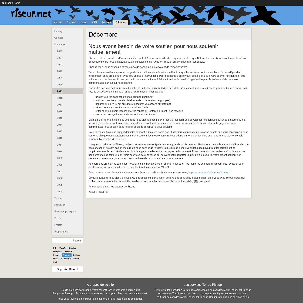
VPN (94, 22)
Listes (83, 22)
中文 (54, 248)
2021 (60, 77)
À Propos (121, 22)
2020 (60, 84)
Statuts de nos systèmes (89, 293)
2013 (60, 131)
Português (57, 251)
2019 (60, 91)
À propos (110, 293)
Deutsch (56, 255)
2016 (60, 111)
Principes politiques (65, 211)
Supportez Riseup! (67, 269)
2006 (60, 178)
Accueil (58, 22)
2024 (60, 57)
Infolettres (59, 44)
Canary (58, 31)
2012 (60, 138)
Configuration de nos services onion (229, 297)
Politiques (59, 204)
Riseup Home (12, 3)
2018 (60, 98)
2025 (60, 51)
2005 (60, 184)
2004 (60, 191)
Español (62, 248)
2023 (60, 64)
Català (76, 258)
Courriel (71, 22)
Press (57, 218)
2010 (60, 151)
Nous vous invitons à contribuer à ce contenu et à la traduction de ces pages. (100, 298)
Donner (58, 198)
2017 (60, 104)
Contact (58, 37)
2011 (60, 144)
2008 (60, 164)
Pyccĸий (68, 251)
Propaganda (61, 231)
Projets (58, 225)
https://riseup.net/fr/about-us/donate (208, 172)
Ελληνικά (66, 258)
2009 (60, 158)
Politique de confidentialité (132, 293)
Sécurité (106, 22)
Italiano (76, 255)
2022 (60, 71)
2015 (60, 118)
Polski (55, 258)
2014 (60, 124)
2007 (60, 171)
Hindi (55, 262)
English (72, 248)
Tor (174, 293)
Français (66, 255)
